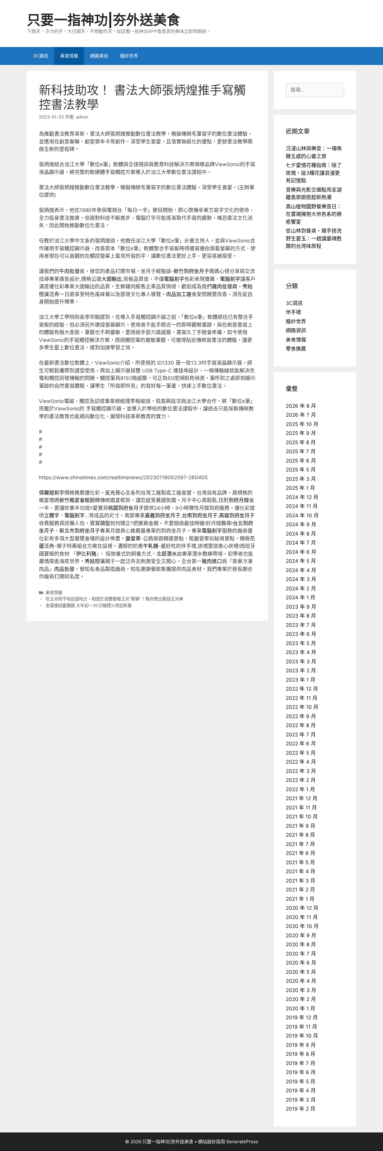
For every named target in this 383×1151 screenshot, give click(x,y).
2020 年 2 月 (301, 999)
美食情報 (69, 56)
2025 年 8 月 (301, 442)
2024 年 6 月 (301, 552)
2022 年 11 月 (301, 698)
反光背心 (115, 493)
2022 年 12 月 (302, 689)
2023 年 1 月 (300, 680)
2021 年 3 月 (300, 881)
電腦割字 (174, 279)
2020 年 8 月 (301, 944)
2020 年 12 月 (302, 908)
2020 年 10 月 (302, 926)
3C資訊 (40, 56)
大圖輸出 (111, 279)
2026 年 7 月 (301, 415)
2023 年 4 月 (301, 652)
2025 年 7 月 (301, 451)
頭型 (105, 523)
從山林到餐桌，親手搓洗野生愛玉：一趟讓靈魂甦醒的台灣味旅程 (314, 238)
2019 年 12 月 (302, 1017)
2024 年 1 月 (300, 597)
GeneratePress (242, 1141)
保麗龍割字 (51, 493)
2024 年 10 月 (302, 515)
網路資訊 (99, 56)
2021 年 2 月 (300, 890)
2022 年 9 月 (301, 716)
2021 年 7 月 (300, 844)
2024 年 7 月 (301, 543)
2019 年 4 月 (301, 1091)
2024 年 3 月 (301, 579)
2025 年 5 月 (301, 470)
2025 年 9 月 (301, 433)
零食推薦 (296, 349)
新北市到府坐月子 (79, 531)
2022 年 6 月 (301, 744)
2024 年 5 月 (301, 561)
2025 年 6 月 (301, 461)
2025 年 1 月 (300, 488)
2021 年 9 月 (300, 826)
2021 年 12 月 (301, 798)
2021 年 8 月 (300, 835)
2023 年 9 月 (301, 607)
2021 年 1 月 (300, 899)
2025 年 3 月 (301, 479)
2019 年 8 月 (300, 1054)
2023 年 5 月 (301, 643)
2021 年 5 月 (300, 862)
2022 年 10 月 (302, 707)
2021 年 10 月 (302, 817)
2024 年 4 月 (301, 570)
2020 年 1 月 (300, 1009)
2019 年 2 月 (300, 1109)
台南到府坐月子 (200, 515)
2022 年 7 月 (301, 735)
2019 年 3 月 (301, 1100)
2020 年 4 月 (301, 981)
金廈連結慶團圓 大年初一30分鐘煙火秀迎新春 (88, 605)
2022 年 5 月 (301, 753)
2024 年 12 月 (302, 497)
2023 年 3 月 (301, 662)
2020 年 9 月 (301, 935)
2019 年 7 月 (300, 1063)
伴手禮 (293, 312)
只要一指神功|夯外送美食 (103, 20)
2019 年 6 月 (301, 1072)
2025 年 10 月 (302, 424)
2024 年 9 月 (301, 524)
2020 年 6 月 (301, 963)
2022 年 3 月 (301, 771)
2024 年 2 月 (301, 589)
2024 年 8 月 (301, 534)
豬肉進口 (212, 561)
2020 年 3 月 (301, 990)
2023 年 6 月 (301, 634)
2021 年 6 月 (300, 853)
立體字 (51, 515)
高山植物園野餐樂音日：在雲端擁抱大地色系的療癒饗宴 (314, 214)
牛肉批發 (69, 271)
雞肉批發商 (224, 286)
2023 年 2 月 (301, 671)
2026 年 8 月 (301, 406)
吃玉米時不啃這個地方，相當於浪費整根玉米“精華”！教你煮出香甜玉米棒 (114, 598)
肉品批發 (64, 569)
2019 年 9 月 (301, 1045)
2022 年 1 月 (300, 789)
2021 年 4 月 (300, 871)
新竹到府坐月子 (191, 271)
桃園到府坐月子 (126, 508)
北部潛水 (166, 554)
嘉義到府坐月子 (162, 515)
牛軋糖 (150, 546)
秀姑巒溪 (95, 561)
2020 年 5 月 (301, 972)
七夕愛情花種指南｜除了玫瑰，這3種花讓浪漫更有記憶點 (314, 173)
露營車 (133, 539)
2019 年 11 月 (301, 1027)
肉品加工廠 (179, 294)
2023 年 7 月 (301, 625)
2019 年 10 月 (302, 1036)
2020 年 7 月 (301, 954)
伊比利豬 (86, 554)
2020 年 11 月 (302, 917)
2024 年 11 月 (302, 506)
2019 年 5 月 (300, 1082)
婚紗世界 (129, 56)
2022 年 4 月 (301, 762)
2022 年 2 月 (301, 780)
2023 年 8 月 (301, 616)
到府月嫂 (239, 500)
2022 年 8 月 (301, 725)
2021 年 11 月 (301, 808)
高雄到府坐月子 (237, 515)
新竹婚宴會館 (74, 500)
